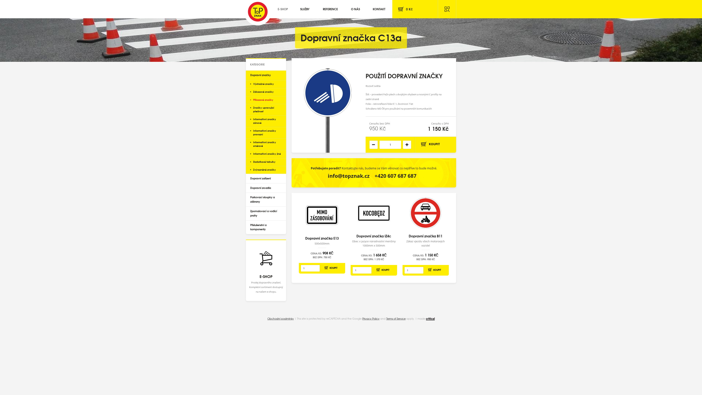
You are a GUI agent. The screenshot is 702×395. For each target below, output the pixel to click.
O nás (355, 9)
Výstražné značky (263, 84)
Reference (330, 9)
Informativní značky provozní (264, 132)
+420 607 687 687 (395, 175)
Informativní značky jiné (267, 153)
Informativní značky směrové (264, 144)
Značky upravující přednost (263, 109)
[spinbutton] (390, 144)
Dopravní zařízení (260, 178)
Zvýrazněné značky (264, 169)
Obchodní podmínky (280, 318)
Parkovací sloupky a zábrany (262, 199)
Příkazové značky (263, 99)
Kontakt (379, 9)
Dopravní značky (260, 75)
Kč (409, 9)
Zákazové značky (263, 91)
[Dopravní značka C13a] (328, 105)
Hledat (447, 9)
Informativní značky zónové (264, 121)
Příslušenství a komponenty (258, 227)
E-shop (283, 9)
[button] (407, 144)
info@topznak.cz (349, 175)
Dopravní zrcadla (260, 188)
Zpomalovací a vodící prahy (263, 213)
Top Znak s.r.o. (258, 12)
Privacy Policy (371, 318)
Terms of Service (396, 318)
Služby (305, 9)
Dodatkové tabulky (264, 161)
